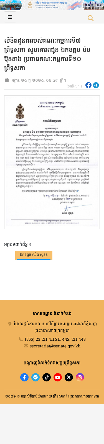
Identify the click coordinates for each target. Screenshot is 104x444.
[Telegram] (35, 377)
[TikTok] (46, 377)
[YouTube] (58, 377)
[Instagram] (80, 377)
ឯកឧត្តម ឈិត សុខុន (34, 254)
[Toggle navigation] (10, 16)
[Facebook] (24, 377)
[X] (69, 377)
